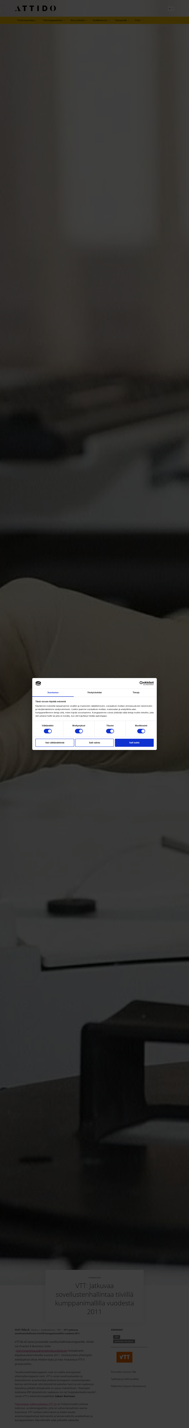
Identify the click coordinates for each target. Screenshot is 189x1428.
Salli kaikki (134, 742)
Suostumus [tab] (53, 692)
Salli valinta (94, 742)
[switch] (79, 731)
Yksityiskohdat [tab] (94, 692)
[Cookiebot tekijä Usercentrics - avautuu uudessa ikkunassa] (142, 683)
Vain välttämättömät (54, 742)
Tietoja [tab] (136, 692)
